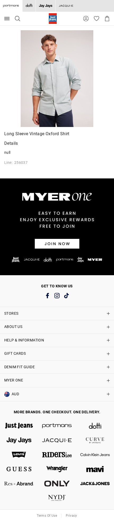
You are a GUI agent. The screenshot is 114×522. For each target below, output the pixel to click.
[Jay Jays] (45, 6)
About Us (13, 326)
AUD (15, 394)
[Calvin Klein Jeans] (95, 455)
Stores (11, 313)
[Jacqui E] (65, 6)
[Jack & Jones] (95, 483)
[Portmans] (57, 426)
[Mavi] (95, 469)
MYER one (13, 380)
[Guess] (19, 469)
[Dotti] (95, 426)
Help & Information (24, 340)
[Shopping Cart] (107, 18)
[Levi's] (19, 455)
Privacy (71, 515)
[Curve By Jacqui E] (95, 440)
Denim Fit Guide (19, 367)
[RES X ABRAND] (19, 483)
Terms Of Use (47, 515)
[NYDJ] (57, 498)
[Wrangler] (57, 469)
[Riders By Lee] (57, 455)
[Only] (57, 483)
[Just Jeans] (19, 426)
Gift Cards (15, 353)
